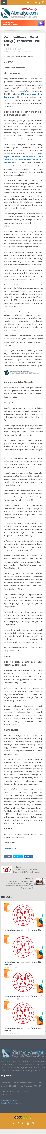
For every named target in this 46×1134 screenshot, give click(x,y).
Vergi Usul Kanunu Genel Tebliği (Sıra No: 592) (23, 996)
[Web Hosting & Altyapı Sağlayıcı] (23, 1117)
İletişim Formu (7, 1103)
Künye (18, 1103)
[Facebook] (32, 2)
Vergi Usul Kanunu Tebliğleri (20, 51)
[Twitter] (28, 2)
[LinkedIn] (36, 2)
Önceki (18, 867)
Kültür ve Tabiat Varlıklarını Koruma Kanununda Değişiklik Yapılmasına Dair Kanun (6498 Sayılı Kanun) (19, 884)
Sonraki (27, 879)
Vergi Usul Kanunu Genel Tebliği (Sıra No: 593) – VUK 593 (23, 963)
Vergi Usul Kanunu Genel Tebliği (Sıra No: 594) (23, 930)
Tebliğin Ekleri (10, 848)
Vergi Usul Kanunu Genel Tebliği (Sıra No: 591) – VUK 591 (23, 1029)
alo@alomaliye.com (10, 1100)
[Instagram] (43, 2)
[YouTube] (39, 2)
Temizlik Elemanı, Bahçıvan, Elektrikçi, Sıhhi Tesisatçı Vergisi (27, 871)
